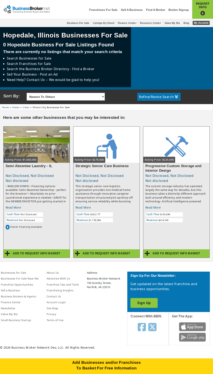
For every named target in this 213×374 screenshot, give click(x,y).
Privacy (51, 314)
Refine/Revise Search (156, 96)
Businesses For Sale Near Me (20, 278)
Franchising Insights (60, 290)
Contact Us (54, 296)
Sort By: (11, 96)
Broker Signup (178, 9)
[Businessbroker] (26, 9)
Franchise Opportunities (17, 284)
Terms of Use (55, 320)
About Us (53, 273)
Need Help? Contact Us (26, 79)
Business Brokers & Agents (18, 296)
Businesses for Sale (35, 58)
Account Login (56, 302)
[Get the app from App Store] (192, 326)
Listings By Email (103, 23)
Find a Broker (155, 9)
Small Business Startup (16, 320)
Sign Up (144, 303)
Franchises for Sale (103, 9)
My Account (201, 22)
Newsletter (8, 308)
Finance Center (127, 23)
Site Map (52, 308)
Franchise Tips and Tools (63, 284)
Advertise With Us (58, 278)
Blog (186, 23)
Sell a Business (132, 9)
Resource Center (150, 23)
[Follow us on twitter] (152, 327)
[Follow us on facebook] (142, 327)
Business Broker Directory (47, 69)
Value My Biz (172, 23)
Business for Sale (78, 23)
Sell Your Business (22, 74)
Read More (13, 207)
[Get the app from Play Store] (192, 337)
